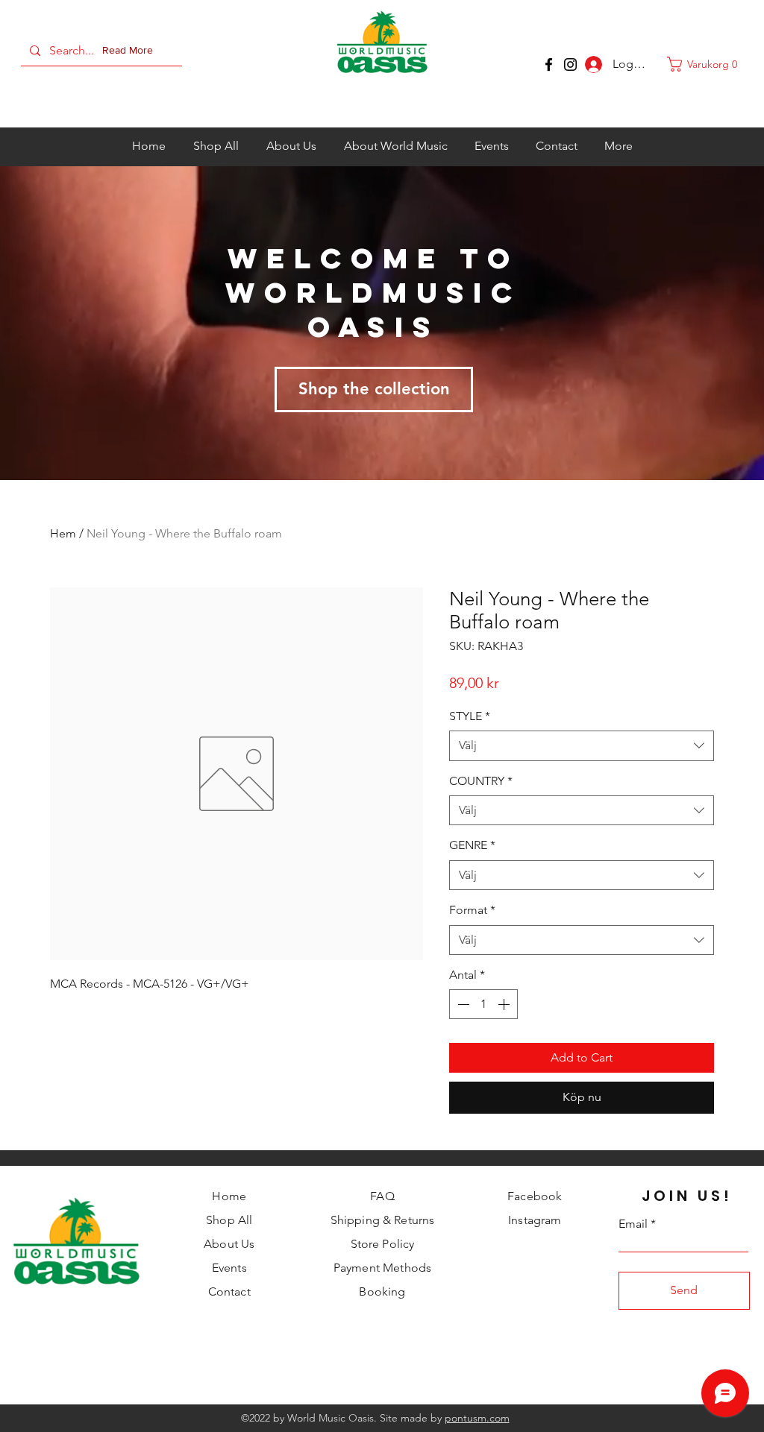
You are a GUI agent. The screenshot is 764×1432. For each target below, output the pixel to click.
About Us (229, 1244)
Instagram (534, 1220)
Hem (63, 533)
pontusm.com (477, 1418)
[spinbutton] (483, 1004)
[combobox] (581, 745)
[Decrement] (461, 1004)
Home (229, 1196)
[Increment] (505, 1004)
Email (633, 1224)
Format (472, 910)
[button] (130, 51)
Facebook (534, 1196)
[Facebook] (548, 64)
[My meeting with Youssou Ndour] (570, 64)
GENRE (472, 845)
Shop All (229, 1220)
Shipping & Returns (383, 1220)
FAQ (382, 1196)
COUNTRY (481, 781)
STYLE (469, 716)
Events (229, 1268)
